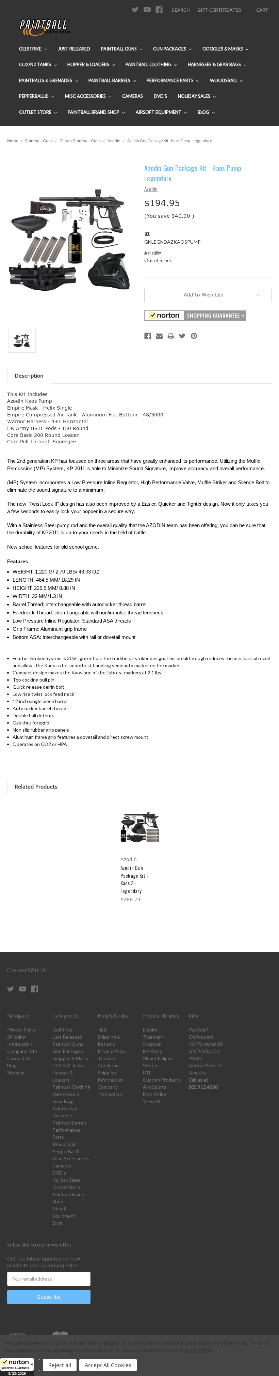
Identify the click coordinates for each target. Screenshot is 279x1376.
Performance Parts (171, 80)
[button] (17, 1367)
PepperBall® (34, 96)
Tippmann (153, 1037)
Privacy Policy (21, 1030)
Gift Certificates (219, 10)
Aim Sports (154, 1087)
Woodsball (224, 80)
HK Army (152, 1051)
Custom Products (162, 1080)
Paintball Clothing (149, 64)
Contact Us (19, 1058)
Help (103, 1030)
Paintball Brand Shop (94, 112)
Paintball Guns (119, 48)
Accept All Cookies (108, 1365)
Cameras (132, 96)
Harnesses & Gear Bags (215, 64)
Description (29, 375)
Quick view (139, 818)
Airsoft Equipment (159, 112)
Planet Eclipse (158, 1058)
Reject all (59, 1365)
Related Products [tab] (36, 786)
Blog (204, 112)
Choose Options (139, 832)
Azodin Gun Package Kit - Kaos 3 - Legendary (134, 879)
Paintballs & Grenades (46, 80)
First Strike (154, 1094)
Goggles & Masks (223, 48)
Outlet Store (35, 112)
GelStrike (31, 48)
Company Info (22, 1051)
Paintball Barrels (109, 80)
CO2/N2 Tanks (35, 64)
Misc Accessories (86, 96)
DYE (147, 1072)
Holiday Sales (194, 96)
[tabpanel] (139, 853)
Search (180, 10)
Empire (150, 1030)
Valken (150, 1065)
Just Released (74, 48)
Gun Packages (170, 48)
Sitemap (15, 1072)
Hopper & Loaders (88, 64)
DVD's (160, 96)
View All (151, 1101)
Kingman (152, 1044)
